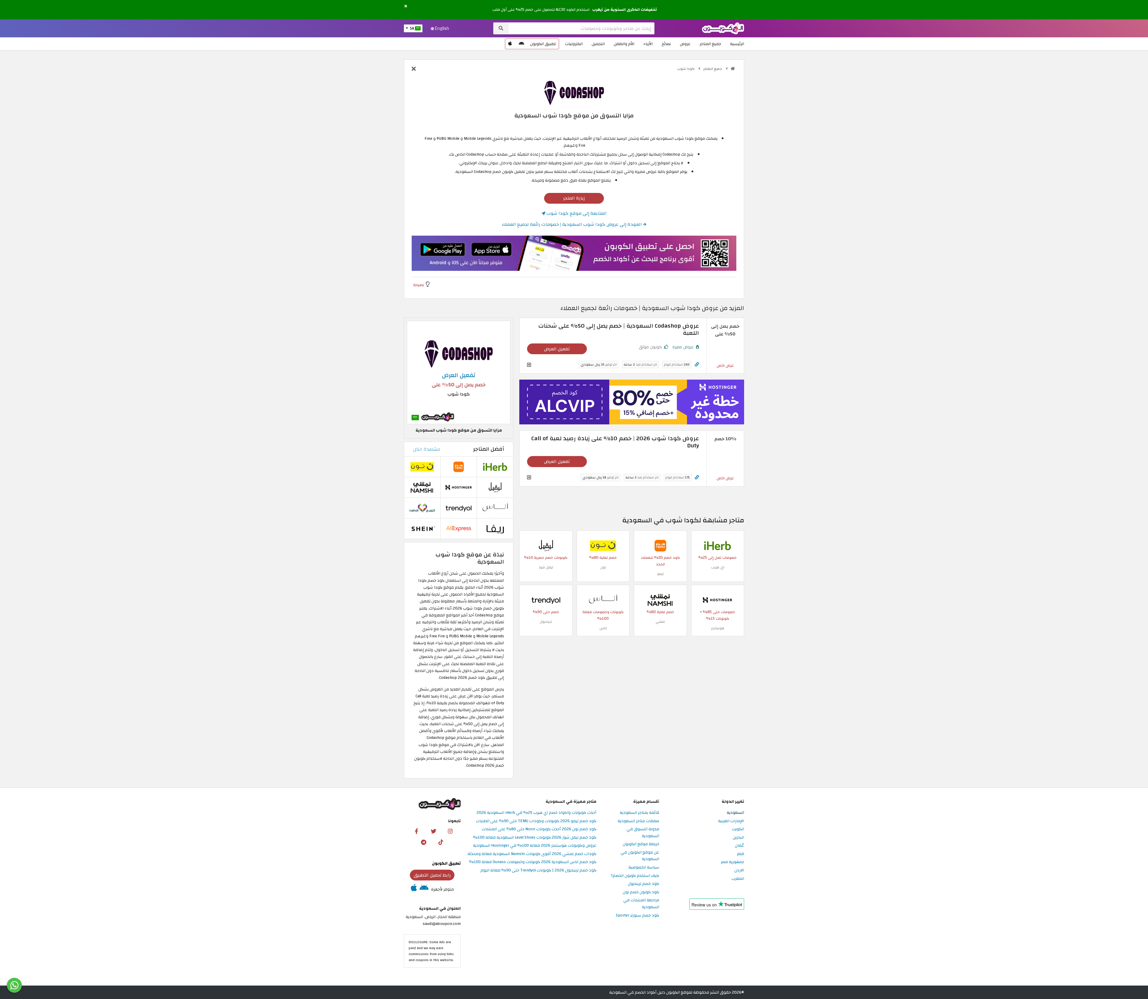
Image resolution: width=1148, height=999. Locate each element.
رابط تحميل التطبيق (432, 875)
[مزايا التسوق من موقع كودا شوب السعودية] (458, 372)
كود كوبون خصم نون (641, 892)
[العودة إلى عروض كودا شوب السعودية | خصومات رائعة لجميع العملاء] (413, 69)
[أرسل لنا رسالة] (14, 985)
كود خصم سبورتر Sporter (637, 915)
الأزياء (648, 43)
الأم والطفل (624, 43)
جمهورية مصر (732, 862)
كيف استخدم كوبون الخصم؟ (635, 875)
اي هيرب (717, 567)
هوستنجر (717, 628)
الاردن (739, 870)
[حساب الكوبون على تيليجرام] (423, 842)
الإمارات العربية (731, 821)
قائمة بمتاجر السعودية (639, 812)
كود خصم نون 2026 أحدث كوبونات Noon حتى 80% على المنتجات (539, 829)
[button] (405, 6)
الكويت (738, 829)
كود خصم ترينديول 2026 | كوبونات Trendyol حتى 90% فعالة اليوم (538, 870)
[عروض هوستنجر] (631, 402)
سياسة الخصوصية (643, 867)
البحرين (738, 837)
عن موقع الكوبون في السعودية (640, 856)
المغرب (738, 878)
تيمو (660, 573)
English (441, 28)
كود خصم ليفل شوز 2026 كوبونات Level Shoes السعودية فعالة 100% (534, 837)
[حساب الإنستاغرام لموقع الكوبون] (450, 831)
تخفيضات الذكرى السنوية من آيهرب (624, 10)
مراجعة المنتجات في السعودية (641, 904)
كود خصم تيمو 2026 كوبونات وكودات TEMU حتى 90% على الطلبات (536, 821)
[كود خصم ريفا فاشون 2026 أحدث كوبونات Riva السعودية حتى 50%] (495, 528)
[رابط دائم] (697, 364)
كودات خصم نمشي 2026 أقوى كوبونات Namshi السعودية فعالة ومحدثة (532, 854)
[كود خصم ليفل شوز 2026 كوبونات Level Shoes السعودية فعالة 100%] (546, 545)
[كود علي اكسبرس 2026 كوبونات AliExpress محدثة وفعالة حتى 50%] (458, 528)
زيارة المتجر (574, 198)
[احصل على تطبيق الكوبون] (574, 253)
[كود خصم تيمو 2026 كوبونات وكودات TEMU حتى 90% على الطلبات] (660, 545)
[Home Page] (723, 28)
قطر (740, 854)
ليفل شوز (546, 567)
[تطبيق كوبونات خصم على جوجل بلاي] (521, 44)
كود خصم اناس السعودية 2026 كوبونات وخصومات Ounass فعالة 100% (532, 862)
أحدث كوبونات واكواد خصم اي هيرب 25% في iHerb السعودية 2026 (536, 812)
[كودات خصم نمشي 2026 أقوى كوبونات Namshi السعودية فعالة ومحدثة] (660, 600)
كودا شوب (686, 68)
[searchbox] (581, 28)
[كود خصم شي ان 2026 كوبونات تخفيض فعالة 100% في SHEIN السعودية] (422, 528)
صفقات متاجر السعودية (638, 821)
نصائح (666, 43)
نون (603, 567)
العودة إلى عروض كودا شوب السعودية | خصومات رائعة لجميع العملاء (572, 224)
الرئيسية (737, 43)
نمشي (660, 621)
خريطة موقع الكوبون (641, 844)
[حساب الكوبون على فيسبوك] (416, 831)
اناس (603, 628)
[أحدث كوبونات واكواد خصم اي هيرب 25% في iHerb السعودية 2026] (717, 545)
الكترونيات (574, 43)
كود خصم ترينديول (643, 883)
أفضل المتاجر (488, 449)
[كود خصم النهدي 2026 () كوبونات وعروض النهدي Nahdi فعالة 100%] (422, 507)
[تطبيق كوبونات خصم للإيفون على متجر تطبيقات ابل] (510, 44)
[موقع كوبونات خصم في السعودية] (733, 68)
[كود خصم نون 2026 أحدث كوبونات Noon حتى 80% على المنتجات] (603, 545)
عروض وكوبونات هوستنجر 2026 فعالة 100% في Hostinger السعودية (534, 845)
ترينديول (546, 621)
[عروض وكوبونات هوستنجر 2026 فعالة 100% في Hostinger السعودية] (717, 600)
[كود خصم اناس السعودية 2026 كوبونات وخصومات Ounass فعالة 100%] (603, 600)
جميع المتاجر (710, 43)
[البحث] (501, 28)
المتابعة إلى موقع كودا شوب (576, 213)
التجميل (598, 43)
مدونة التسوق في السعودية (643, 833)
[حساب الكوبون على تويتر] (433, 831)
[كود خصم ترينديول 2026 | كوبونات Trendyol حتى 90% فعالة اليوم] (546, 600)
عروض (685, 43)
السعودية (735, 812)
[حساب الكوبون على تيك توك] (441, 842)
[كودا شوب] (574, 92)
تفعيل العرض (557, 349)
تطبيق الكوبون (543, 43)
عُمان (739, 845)
